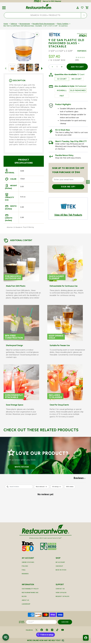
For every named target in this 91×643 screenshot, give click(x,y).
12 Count (80, 74)
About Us (25, 600)
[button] (4, 7)
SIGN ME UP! (68, 187)
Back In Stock (61, 570)
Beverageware (25, 24)
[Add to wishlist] (82, 7)
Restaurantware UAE (30, 593)
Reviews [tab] (79, 478)
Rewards (25, 574)
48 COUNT (77, 79)
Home (6, 24)
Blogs (24, 596)
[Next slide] (42, 68)
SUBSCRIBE (64, 622)
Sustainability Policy (30, 589)
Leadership (26, 604)
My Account (60, 562)
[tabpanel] (45, 503)
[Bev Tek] (55, 36)
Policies (25, 566)
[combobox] (45, 15)
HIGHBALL (62, 90)
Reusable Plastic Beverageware (43, 24)
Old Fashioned (80, 86)
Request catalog (62, 596)
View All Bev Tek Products (68, 214)
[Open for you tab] (86, 638)
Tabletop (13, 24)
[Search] (84, 15)
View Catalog (61, 593)
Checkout (59, 566)
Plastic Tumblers (62, 24)
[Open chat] (5, 637)
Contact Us (60, 589)
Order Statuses (28, 562)
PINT (62, 96)
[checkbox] (69, 487)
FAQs (23, 570)
